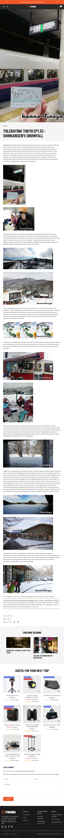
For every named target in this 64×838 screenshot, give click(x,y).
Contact (25, 820)
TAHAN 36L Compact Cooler (52, 725)
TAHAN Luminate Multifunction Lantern (32, 696)
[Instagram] (2, 827)
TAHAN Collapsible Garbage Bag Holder (32, 755)
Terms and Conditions (40, 817)
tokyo (5, 126)
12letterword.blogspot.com (29, 600)
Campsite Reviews (56, 822)
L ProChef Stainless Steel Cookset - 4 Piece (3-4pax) (12, 755)
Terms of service (13, 834)
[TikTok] (6, 827)
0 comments (9, 616)
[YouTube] (12, 827)
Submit (8, 799)
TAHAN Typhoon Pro (12, 695)
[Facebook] (9, 827)
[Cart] (60, 7)
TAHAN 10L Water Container (12, 725)
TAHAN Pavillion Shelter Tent (51, 695)
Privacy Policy (38, 774)
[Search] (7, 6)
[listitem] (10, 622)
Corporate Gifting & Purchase (56, 815)
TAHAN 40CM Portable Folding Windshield (32, 725)
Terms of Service (50, 774)
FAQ (24, 817)
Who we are (26, 814)
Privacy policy (5, 834)
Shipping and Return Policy (41, 822)
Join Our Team (55, 819)
